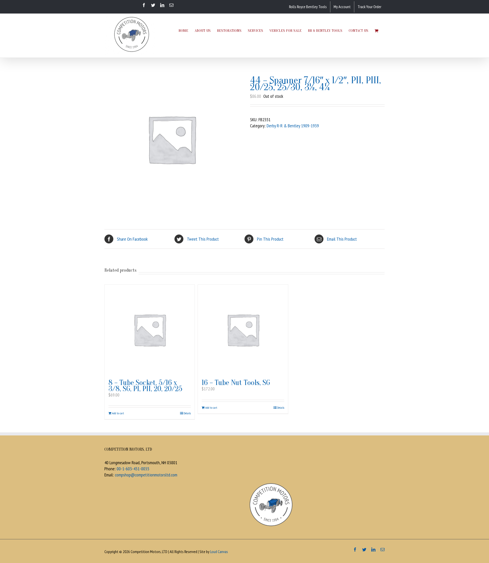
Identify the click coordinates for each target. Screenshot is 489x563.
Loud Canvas (219, 551)
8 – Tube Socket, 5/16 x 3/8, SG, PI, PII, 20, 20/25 (145, 385)
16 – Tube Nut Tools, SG (236, 382)
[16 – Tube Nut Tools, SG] (243, 330)
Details (187, 413)
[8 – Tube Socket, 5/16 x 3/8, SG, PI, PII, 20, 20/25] (150, 330)
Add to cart (118, 413)
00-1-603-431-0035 (133, 469)
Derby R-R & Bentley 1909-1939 (293, 126)
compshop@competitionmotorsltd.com (146, 475)
